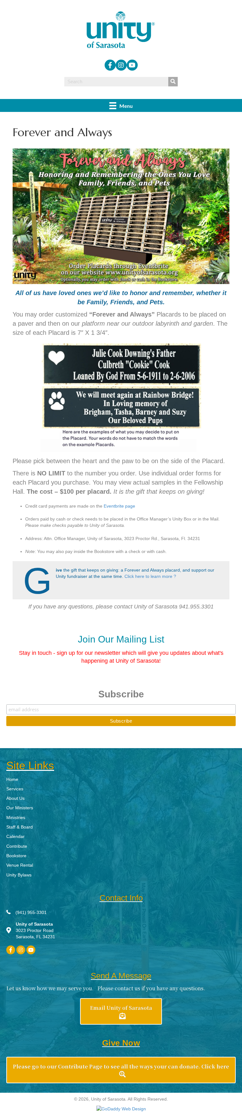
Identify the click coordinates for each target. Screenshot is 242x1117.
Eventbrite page (119, 506)
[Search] (173, 81)
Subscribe (121, 694)
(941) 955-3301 (31, 912)
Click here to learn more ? (150, 576)
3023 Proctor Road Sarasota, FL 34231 (35, 931)
